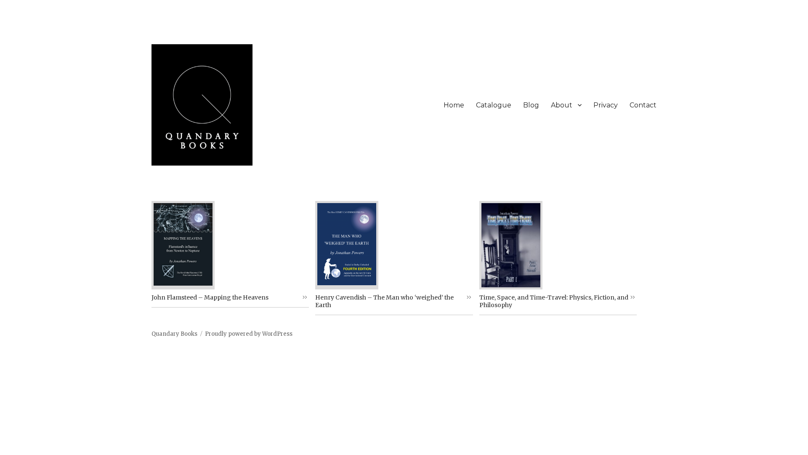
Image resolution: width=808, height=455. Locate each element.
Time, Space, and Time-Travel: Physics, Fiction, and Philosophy (553, 301)
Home (454, 105)
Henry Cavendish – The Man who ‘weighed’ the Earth (384, 301)
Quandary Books (174, 333)
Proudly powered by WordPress (248, 333)
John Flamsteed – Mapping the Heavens (210, 297)
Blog (531, 105)
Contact (643, 105)
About (561, 105)
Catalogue (493, 105)
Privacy (605, 105)
